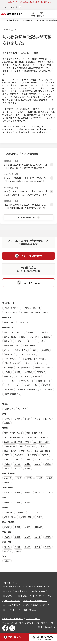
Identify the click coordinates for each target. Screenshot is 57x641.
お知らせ (28, 20)
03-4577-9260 (45, 636)
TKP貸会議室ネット (13, 20)
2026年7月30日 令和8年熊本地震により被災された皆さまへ (29, 2)
